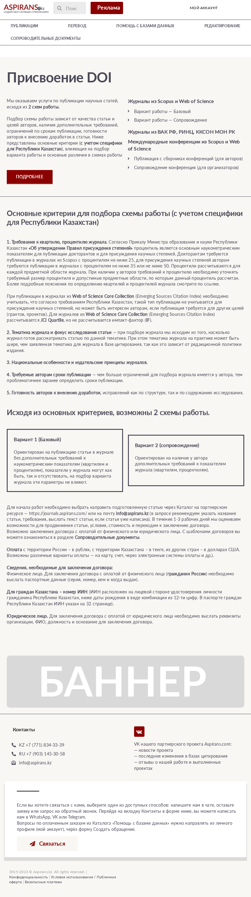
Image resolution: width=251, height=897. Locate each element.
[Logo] (26, 5)
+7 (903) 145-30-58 (45, 753)
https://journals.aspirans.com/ (58, 513)
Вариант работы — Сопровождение (170, 120)
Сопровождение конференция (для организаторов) (186, 167)
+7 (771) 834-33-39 (45, 745)
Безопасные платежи (43, 882)
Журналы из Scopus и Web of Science (171, 101)
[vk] (139, 731)
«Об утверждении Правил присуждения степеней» (81, 248)
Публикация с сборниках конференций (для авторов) (188, 158)
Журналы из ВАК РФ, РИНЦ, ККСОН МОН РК (181, 131)
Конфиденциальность (28, 877)
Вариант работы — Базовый (162, 111)
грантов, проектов (27, 314)
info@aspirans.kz (35, 762)
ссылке (211, 283)
